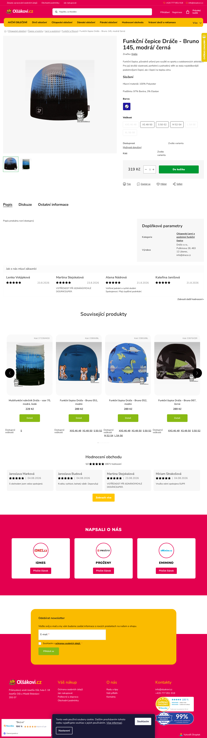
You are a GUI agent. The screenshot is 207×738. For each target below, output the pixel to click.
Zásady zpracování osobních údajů (22, 3)
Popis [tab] (7, 204)
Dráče (134, 54)
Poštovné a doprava (68, 696)
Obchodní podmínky (50, 3)
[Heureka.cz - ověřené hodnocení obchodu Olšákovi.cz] (177, 704)
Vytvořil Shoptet (192, 734)
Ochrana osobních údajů (70, 689)
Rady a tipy (112, 689)
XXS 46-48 (75, 430)
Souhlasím (143, 721)
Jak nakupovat (70, 3)
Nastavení (64, 730)
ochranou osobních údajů (68, 643)
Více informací (114, 723)
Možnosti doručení (132, 147)
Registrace (177, 12)
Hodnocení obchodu (103, 457)
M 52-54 (108, 435)
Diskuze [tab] (25, 204)
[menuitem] (18, 22)
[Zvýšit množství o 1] (153, 169)
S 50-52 (98, 430)
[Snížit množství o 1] (146, 169)
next (197, 373)
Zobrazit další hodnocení (189, 299)
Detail (30, 418)
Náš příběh (112, 693)
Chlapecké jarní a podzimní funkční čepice (186, 237)
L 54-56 (118, 435)
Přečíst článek (40, 570)
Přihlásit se (48, 651)
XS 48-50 (87, 430)
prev (10, 373)
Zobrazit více (103, 497)
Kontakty (111, 696)
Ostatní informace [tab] (53, 204)
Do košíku (179, 169)
